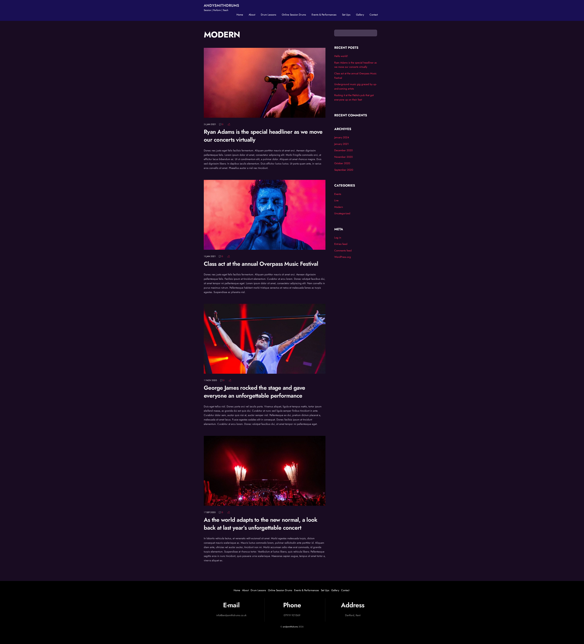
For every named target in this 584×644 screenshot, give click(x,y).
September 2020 (343, 170)
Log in (337, 237)
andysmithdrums (290, 626)
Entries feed (340, 244)
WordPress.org (342, 257)
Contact (374, 14)
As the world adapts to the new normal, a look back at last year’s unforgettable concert (260, 524)
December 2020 (343, 150)
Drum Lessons (268, 14)
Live (336, 200)
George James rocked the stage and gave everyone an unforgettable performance (254, 392)
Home (239, 14)
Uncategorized (342, 213)
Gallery (360, 14)
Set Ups (346, 14)
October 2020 (342, 163)
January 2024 (341, 137)
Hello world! (341, 56)
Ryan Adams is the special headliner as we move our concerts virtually (263, 136)
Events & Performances (324, 14)
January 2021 (341, 144)
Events (337, 194)
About (252, 14)
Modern (338, 207)
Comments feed (343, 250)
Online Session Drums (294, 14)
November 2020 (343, 157)
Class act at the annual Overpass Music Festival (261, 264)
